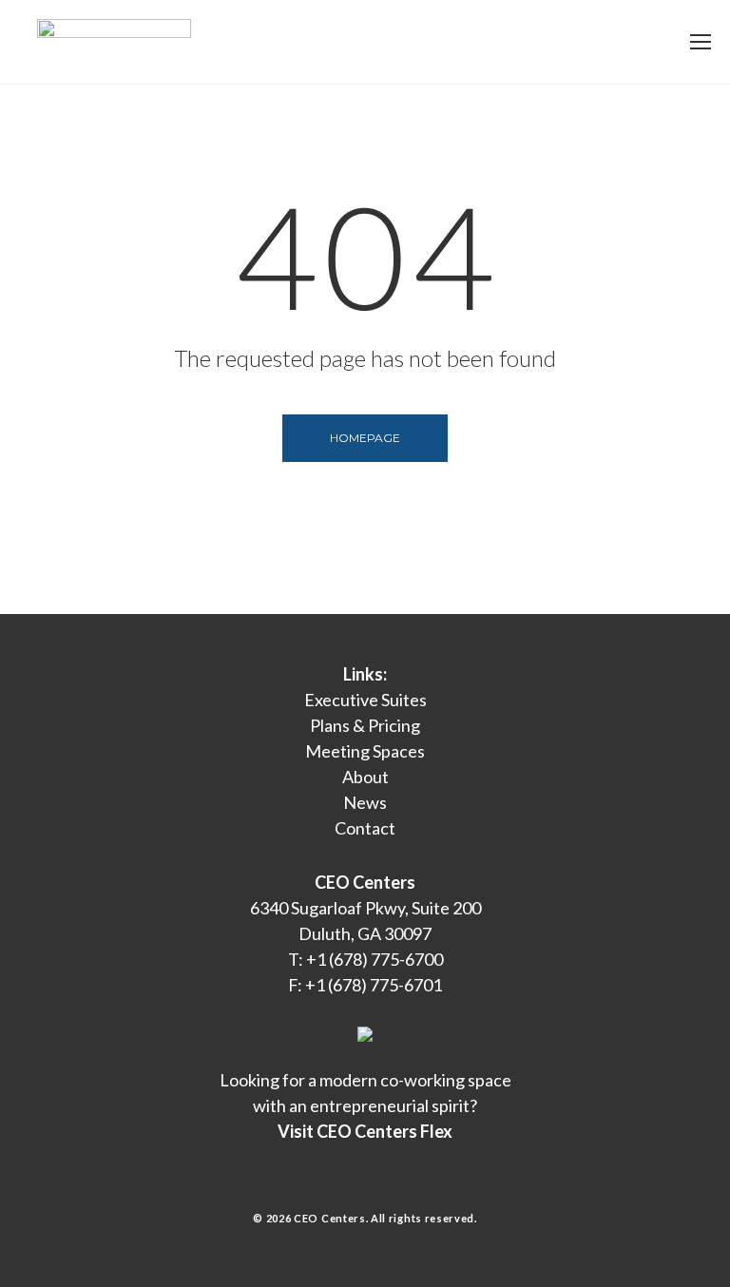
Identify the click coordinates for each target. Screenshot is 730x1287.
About (365, 776)
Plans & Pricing (365, 725)
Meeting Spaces (365, 750)
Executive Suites (365, 699)
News (365, 802)
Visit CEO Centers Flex (365, 1131)
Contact (365, 827)
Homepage (365, 438)
